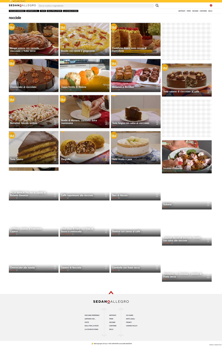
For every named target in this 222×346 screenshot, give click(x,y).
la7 (14, 1)
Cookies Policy (131, 326)
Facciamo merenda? (17, 11)
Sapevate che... (32, 11)
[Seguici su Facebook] (211, 5)
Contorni (203, 11)
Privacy (129, 322)
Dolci (210, 11)
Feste (43, 11)
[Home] (22, 5)
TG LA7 (22, 1)
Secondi (195, 11)
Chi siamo (129, 315)
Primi (189, 11)
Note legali (130, 319)
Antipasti (181, 11)
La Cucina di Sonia (70, 11)
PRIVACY (211, 344)
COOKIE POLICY (218, 344)
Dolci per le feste (54, 11)
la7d (17, 1)
